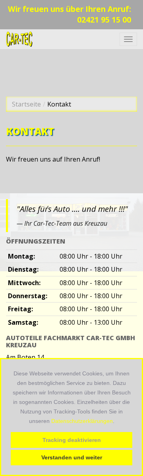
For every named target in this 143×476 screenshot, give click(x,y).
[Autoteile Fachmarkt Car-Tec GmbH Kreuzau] (19, 39)
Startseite (26, 104)
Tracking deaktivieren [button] (72, 440)
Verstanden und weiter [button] (71, 457)
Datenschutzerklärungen (82, 421)
